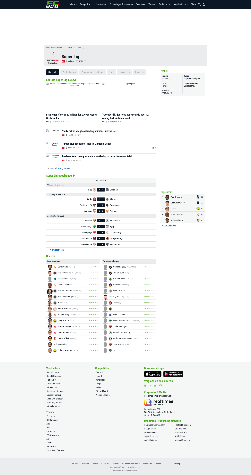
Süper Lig (80, 47)
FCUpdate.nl (150, 429)
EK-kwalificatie (102, 391)
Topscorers (124, 72)
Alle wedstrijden (56, 250)
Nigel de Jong (52, 372)
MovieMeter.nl (150, 432)
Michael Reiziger (53, 395)
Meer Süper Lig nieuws (59, 168)
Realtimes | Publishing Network (125, 470)
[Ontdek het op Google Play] (173, 374)
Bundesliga (100, 380)
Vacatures (105, 464)
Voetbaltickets (181, 4)
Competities (85, 4)
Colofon (158, 464)
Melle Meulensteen (54, 399)
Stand (111, 72)
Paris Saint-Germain (55, 450)
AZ (47, 439)
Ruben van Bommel (55, 391)
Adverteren (84, 464)
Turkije (69, 47)
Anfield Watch (150, 440)
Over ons (74, 464)
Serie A (98, 387)
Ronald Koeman (53, 376)
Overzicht (52, 72)
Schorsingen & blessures (121, 4)
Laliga (98, 383)
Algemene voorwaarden (131, 464)
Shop (193, 4)
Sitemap (177, 464)
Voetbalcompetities (54, 47)
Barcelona (51, 446)
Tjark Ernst (51, 380)
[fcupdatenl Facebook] (145, 385)
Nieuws (73, 4)
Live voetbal (100, 4)
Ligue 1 (98, 376)
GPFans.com (181, 429)
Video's (151, 4)
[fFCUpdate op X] (155, 385)
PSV (48, 427)
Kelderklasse (164, 4)
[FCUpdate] (52, 4)
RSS (167, 464)
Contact (95, 464)
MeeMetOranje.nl (182, 440)
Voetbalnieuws (69, 72)
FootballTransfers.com (154, 425)
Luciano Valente (53, 383)
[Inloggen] (202, 4)
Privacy (116, 464)
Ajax (48, 424)
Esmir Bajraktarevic (55, 402)
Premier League (102, 395)
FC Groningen (52, 435)
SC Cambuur (52, 420)
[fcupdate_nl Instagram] (150, 385)
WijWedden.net (151, 436)
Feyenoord (51, 416)
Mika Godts (51, 387)
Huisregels (147, 464)
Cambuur (50, 431)
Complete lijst (169, 225)
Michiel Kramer (53, 406)
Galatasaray (189, 86)
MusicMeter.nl (181, 432)
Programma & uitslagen (92, 72)
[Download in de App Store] (153, 374)
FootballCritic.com (183, 425)
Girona (49, 443)
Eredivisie (99, 372)
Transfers (140, 4)
